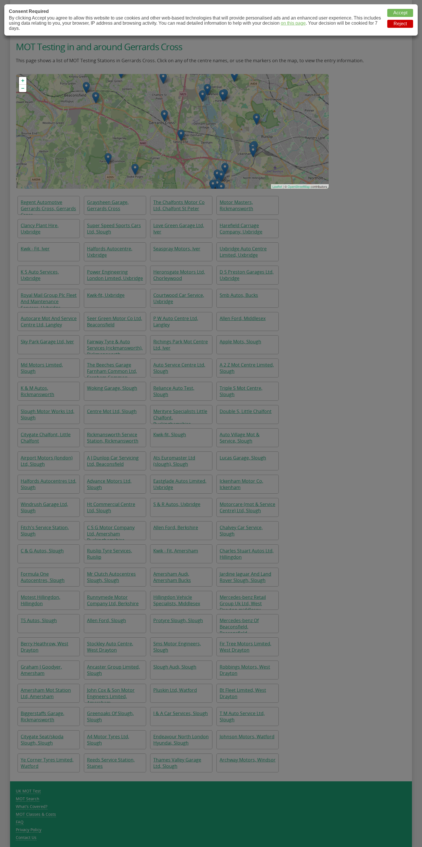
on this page (293, 23)
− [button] (22, 88)
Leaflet (277, 186)
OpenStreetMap (299, 186)
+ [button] (22, 80)
